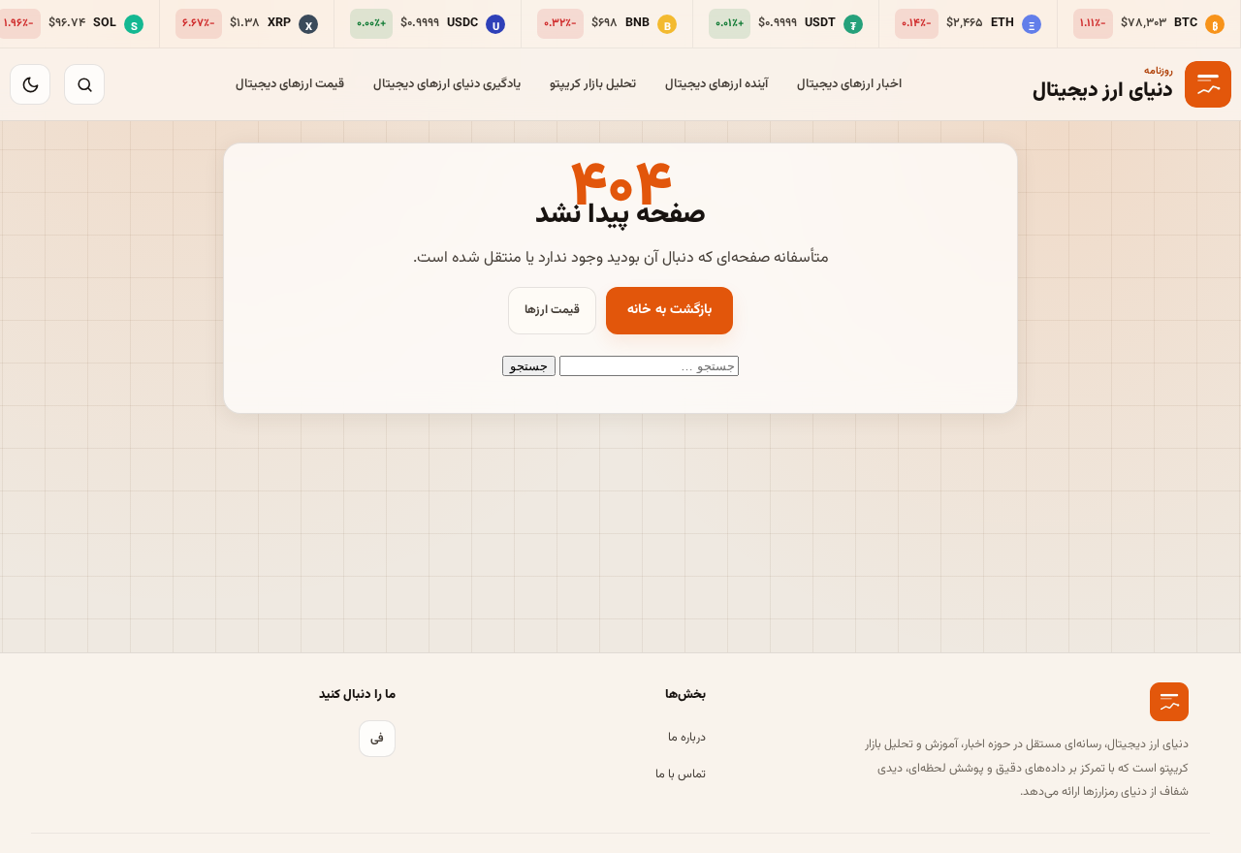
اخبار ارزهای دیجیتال (849, 84)
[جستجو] (84, 84)
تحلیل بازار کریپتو (593, 84)
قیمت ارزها (552, 310)
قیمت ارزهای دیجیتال (290, 84)
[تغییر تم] (30, 84)
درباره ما (687, 737)
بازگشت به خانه (669, 310)
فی (377, 738)
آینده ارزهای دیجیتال (716, 84)
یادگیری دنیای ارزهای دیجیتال (447, 84)
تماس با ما (680, 774)
